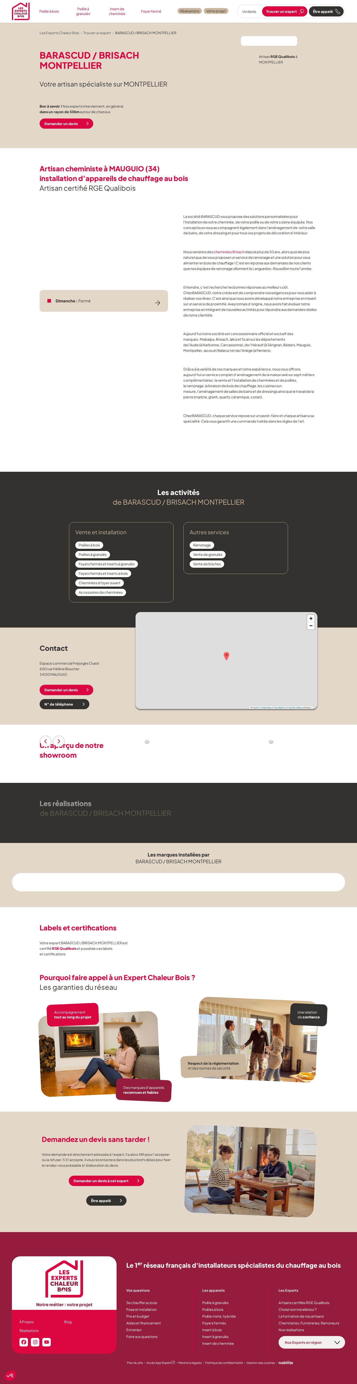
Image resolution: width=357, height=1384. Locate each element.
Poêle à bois (49, 11)
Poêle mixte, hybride (219, 1316)
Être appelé (101, 1200)
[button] (226, 656)
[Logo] (21, 11)
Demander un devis (61, 123)
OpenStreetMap (295, 707)
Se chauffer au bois (141, 1302)
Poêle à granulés (83, 11)
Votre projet (216, 11)
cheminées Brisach (229, 252)
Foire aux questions (141, 1336)
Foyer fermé (151, 11)
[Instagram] (35, 1342)
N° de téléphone (59, 704)
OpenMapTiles (280, 707)
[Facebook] (23, 1342)
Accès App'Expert (160, 1363)
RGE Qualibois (64, 948)
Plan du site (135, 1363)
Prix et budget (137, 1316)
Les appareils (213, 1290)
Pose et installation (141, 1309)
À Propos (26, 1322)
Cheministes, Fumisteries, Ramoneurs (309, 1323)
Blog (68, 1322)
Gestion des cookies (260, 1363)
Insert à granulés (215, 1336)
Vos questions (138, 1290)
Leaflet (255, 707)
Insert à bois (212, 1330)
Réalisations (189, 11)
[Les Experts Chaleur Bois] (64, 1279)
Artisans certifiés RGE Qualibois (304, 1302)
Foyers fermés (214, 1323)
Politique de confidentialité (224, 1363)
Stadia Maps (267, 707)
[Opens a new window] (286, 1363)
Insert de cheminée (117, 11)
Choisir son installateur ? (298, 1309)
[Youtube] (46, 1342)
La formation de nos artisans (301, 1316)
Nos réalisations (291, 1330)
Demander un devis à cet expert (101, 1181)
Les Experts (288, 1290)
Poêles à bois (212, 1309)
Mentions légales (190, 1363)
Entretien (134, 1330)
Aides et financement (143, 1323)
